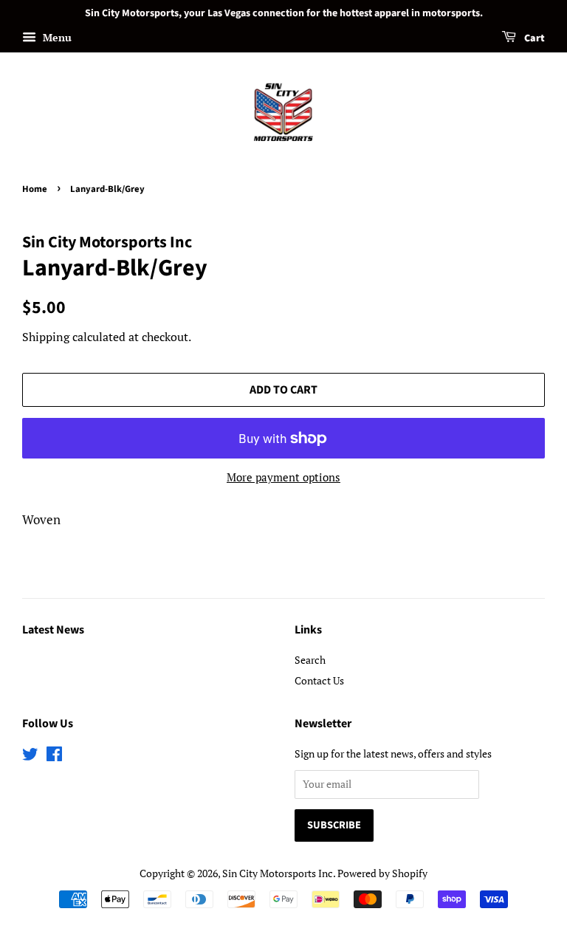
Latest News (53, 630)
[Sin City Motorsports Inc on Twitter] (30, 756)
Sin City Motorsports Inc (277, 873)
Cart (533, 38)
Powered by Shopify (382, 873)
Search (310, 660)
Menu (56, 37)
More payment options (283, 477)
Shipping (45, 337)
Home (34, 189)
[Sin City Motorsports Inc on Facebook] (54, 756)
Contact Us (319, 680)
